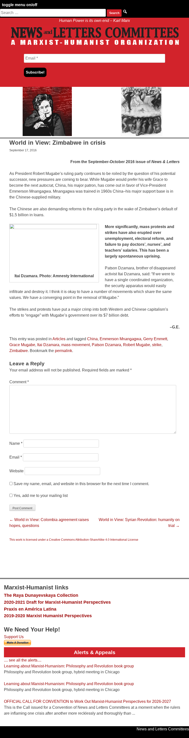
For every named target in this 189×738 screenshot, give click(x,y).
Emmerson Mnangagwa (120, 339)
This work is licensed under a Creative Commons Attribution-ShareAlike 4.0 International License (73, 539)
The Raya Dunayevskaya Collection (41, 595)
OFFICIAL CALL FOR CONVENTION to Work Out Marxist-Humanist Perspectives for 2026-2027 (87, 701)
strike (156, 345)
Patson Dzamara (106, 345)
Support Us (14, 637)
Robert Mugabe (136, 345)
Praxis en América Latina (30, 609)
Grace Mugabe (22, 345)
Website (16, 471)
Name (15, 443)
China (92, 339)
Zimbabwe (18, 351)
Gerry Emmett (155, 339)
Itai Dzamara (48, 345)
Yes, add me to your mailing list (40, 495)
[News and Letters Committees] (94, 46)
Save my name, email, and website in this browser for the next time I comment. (81, 484)
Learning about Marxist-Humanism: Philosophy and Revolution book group (69, 666)
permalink (63, 351)
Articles (58, 339)
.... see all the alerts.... (22, 660)
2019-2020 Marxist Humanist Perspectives (48, 615)
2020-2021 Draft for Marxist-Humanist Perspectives (57, 602)
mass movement (75, 345)
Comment (19, 382)
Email (15, 457)
